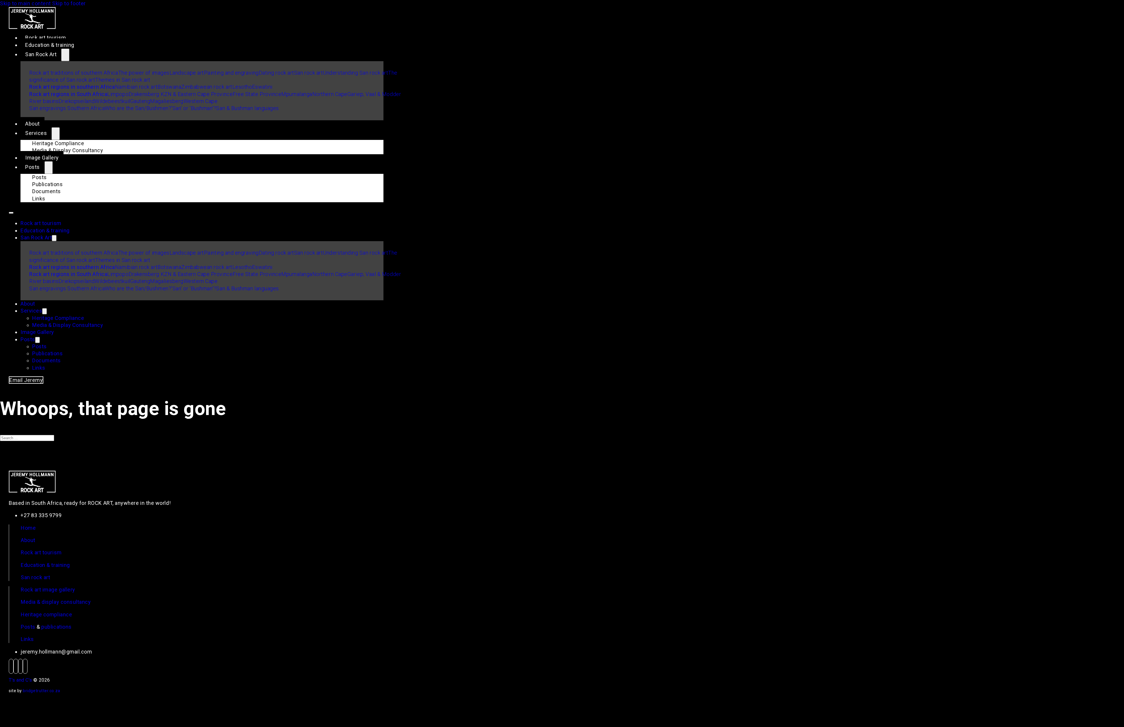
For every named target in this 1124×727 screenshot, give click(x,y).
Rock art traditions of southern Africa (73, 73)
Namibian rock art (136, 87)
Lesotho (242, 87)
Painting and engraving (231, 73)
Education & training (49, 45)
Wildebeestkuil (112, 101)
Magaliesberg (166, 101)
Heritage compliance (46, 614)
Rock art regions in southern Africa (72, 87)
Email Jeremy (26, 380)
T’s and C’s (20, 680)
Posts (32, 167)
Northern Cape (329, 94)
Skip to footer (69, 3)
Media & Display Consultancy (67, 150)
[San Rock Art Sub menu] (65, 55)
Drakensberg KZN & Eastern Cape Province (180, 94)
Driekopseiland (77, 101)
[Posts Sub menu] (48, 167)
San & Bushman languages (247, 108)
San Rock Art (40, 54)
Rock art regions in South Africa (68, 94)
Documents (46, 191)
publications (56, 627)
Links (38, 199)
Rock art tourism (45, 38)
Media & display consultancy (56, 602)
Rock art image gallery (48, 590)
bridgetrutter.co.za (41, 690)
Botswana (169, 87)
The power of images (143, 73)
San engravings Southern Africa (67, 108)
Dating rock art (276, 73)
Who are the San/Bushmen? (138, 108)
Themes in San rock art (122, 80)
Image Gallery (42, 158)
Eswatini (262, 87)
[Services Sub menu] (56, 133)
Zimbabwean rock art (206, 87)
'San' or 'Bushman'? (193, 108)
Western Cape (200, 101)
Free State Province (257, 94)
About (32, 124)
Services (36, 133)
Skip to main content (25, 3)
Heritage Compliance (58, 143)
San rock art (308, 73)
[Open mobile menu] (11, 213)
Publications (47, 184)
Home (28, 528)
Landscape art (186, 73)
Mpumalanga (296, 94)
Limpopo (117, 94)
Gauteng (140, 101)
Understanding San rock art (355, 73)
